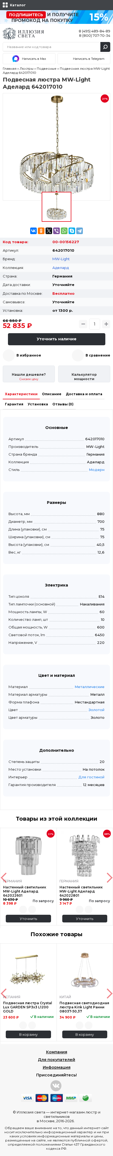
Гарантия (14, 404)
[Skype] (72, 231)
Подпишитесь (26, 14)
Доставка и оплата (84, 394)
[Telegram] (79, 231)
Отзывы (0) (63, 404)
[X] (49, 231)
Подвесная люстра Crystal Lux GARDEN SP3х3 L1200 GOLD (27, 1007)
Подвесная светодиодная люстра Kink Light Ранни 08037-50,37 (84, 1007)
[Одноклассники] (41, 231)
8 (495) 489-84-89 (94, 31)
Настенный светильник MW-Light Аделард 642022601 (24, 891)
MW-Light (61, 259)
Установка (38, 404)
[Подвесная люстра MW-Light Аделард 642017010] (56, 146)
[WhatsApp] (64, 231)
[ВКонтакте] (33, 231)
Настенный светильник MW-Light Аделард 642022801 (81, 891)
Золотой (96, 710)
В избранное (28, 355)
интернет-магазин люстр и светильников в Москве (68, 1116)
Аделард (60, 267)
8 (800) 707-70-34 (94, 35)
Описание (51, 394)
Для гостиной (91, 777)
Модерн (96, 469)
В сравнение (98, 355)
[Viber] (56, 231)
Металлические (89, 686)
